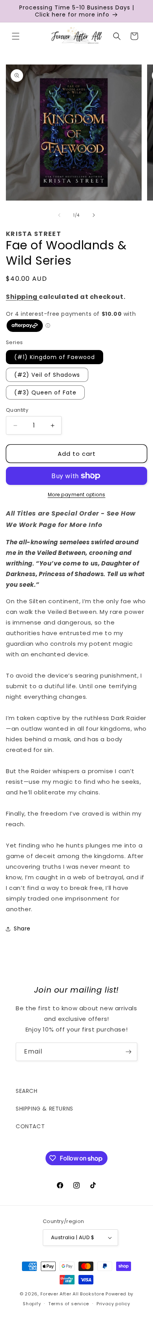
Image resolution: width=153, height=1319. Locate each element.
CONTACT (30, 1126)
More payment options (77, 494)
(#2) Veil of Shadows (47, 375)
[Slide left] (59, 215)
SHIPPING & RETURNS (44, 1109)
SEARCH (27, 1091)
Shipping (22, 296)
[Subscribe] (128, 1052)
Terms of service (68, 1304)
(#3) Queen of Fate (45, 392)
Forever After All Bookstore (72, 1294)
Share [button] (22, 928)
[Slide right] (93, 215)
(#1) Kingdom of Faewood (54, 357)
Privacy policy (113, 1304)
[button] (15, 36)
